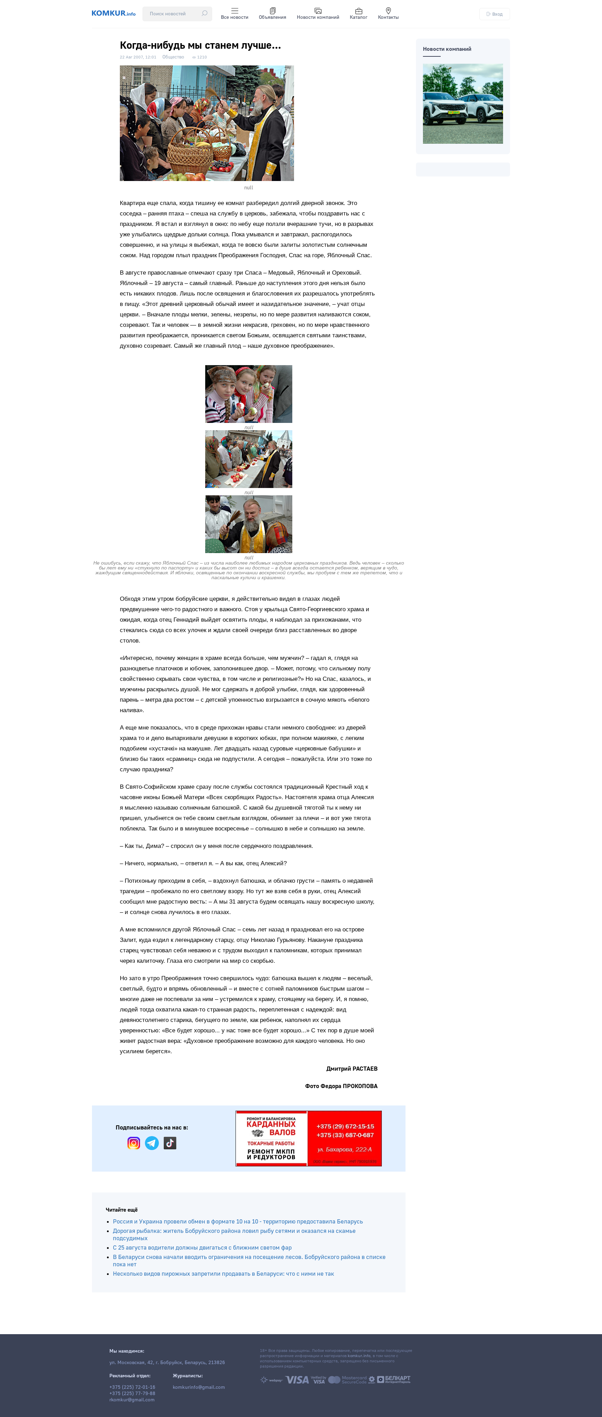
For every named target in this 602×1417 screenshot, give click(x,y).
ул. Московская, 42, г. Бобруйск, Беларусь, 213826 (167, 1363)
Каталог (359, 17)
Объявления (272, 17)
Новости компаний (318, 17)
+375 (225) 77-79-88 (132, 1394)
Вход (497, 14)
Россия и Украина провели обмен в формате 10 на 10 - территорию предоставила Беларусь (238, 1221)
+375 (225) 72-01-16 (132, 1387)
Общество (173, 57)
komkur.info (359, 1356)
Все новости (234, 17)
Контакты (388, 17)
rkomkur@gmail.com (132, 1400)
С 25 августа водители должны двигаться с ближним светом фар (202, 1247)
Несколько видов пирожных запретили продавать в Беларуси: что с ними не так (223, 1273)
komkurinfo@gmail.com (199, 1387)
